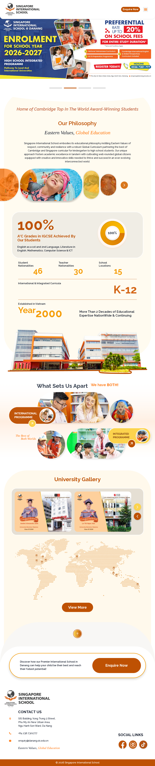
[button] (130, 9)
